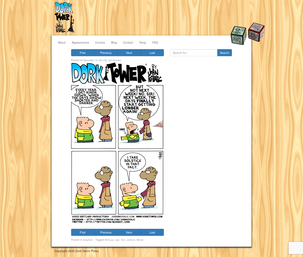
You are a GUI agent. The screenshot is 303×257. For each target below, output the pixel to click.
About (62, 42)
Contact (128, 42)
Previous (106, 53)
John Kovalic (114, 60)
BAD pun (109, 239)
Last (152, 53)
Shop (142, 42)
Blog (114, 42)
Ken (123, 239)
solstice (131, 239)
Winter (140, 239)
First (83, 53)
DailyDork (88, 239)
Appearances (80, 42)
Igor (118, 239)
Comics (100, 42)
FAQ (155, 42)
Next (129, 53)
